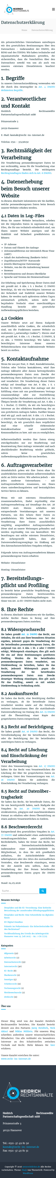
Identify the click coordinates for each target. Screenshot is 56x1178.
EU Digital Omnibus (13, 922)
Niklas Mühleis (23, 1031)
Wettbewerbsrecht (12, 992)
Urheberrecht (10, 984)
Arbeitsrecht (10, 958)
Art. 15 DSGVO (47, 712)
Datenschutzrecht (12, 962)
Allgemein (9, 953)
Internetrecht (10, 966)
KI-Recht (8, 971)
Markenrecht (10, 975)
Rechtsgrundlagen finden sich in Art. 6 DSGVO (26, 173)
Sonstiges (8, 979)
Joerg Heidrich (40, 1028)
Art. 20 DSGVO (29, 808)
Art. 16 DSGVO (30, 731)
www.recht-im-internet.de (16, 1058)
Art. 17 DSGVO (47, 766)
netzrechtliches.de (31, 1167)
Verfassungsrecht (12, 988)
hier (53, 1045)
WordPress (28, 1173)
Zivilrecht (8, 997)
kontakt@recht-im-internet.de (21, 1146)
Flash (24, 1170)
